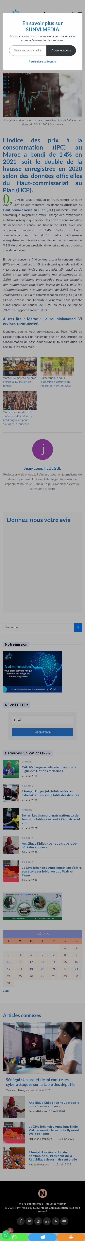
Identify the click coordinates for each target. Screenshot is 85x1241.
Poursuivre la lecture (42, 61)
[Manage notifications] (10, 1231)
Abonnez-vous (61, 50)
